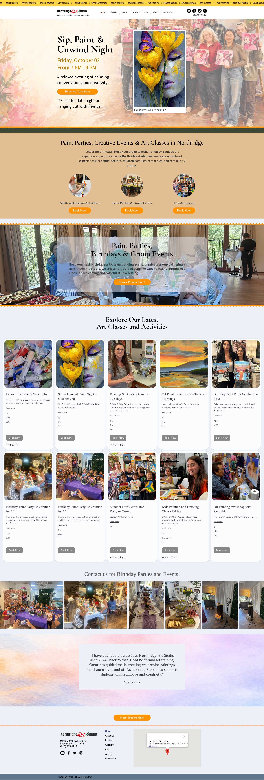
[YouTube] (189, 11)
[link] (28, 394)
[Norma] (128, 698)
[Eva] (132, 698)
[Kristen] (139, 698)
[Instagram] (205, 11)
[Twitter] (200, 11)
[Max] (135, 698)
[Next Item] (258, 605)
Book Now (110, 758)
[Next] (247, 73)
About (109, 754)
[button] (114, 12)
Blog (107, 749)
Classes (109, 735)
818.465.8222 (199, 14)
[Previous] (17, 73)
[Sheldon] (124, 698)
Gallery (109, 745)
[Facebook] (194, 11)
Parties (109, 740)
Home (108, 731)
